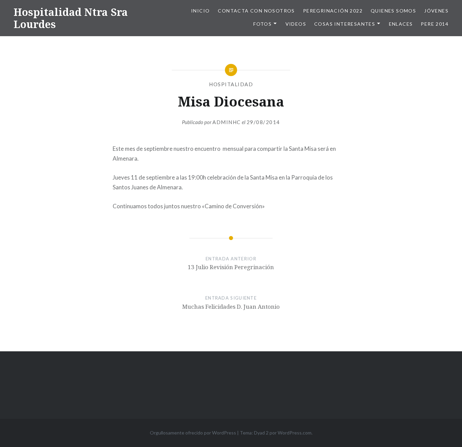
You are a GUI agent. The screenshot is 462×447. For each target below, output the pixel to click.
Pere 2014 (434, 24)
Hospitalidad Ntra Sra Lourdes (71, 18)
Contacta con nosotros (256, 11)
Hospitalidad (231, 84)
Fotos (262, 24)
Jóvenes (436, 11)
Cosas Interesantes (344, 24)
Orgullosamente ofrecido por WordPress (193, 433)
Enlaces (401, 24)
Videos (295, 24)
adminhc (226, 122)
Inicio (200, 11)
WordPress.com (294, 433)
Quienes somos (393, 11)
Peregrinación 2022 (333, 11)
